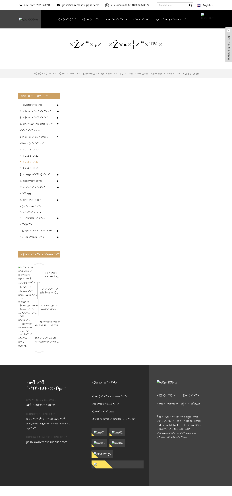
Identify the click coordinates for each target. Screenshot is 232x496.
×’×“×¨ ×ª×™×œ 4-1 (31, 130)
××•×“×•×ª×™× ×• (116, 19)
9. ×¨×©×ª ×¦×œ (30, 212)
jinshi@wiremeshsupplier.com (46, 442)
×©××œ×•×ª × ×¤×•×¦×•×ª (124, 37)
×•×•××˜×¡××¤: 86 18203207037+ (130, 5)
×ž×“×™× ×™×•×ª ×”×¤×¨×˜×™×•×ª (113, 419)
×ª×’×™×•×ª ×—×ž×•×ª (105, 404)
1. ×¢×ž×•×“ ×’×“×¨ (32, 105)
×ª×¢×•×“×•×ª (141, 19)
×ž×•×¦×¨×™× (91, 19)
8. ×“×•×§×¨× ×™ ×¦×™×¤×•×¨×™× (31, 203)
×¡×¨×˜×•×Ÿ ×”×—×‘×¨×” (171, 19)
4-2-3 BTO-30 (191, 73)
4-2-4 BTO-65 (30, 168)
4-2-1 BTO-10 (30, 149)
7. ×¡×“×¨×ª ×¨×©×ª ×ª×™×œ (32, 190)
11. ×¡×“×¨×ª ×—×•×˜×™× (36, 231)
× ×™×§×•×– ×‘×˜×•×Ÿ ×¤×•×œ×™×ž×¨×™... (52, 274)
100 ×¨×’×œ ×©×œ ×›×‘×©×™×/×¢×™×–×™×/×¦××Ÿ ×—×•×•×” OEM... (47, 339)
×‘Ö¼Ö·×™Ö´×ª (66, 19)
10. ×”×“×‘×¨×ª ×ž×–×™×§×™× (32, 221)
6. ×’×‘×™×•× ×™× (31, 181)
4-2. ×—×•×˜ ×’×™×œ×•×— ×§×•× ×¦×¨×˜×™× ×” (147, 73)
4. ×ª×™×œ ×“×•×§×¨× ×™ (97, 73)
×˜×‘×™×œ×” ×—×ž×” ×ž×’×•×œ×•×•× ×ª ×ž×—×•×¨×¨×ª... (49, 307)
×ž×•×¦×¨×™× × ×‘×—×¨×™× (110, 396)
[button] (39, 263)
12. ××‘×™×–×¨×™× (32, 237)
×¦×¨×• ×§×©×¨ (156, 37)
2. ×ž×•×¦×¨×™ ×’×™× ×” (35, 111)
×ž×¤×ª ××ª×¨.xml (103, 411)
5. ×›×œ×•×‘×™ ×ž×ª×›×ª (35, 175)
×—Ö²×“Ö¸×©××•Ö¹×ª (88, 37)
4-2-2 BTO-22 (30, 155)
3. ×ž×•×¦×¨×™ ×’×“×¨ (34, 118)
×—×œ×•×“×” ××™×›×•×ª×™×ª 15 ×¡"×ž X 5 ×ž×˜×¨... (47, 323)
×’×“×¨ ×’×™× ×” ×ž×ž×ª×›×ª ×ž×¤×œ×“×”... (49, 290)
